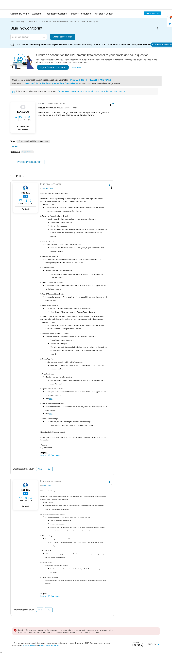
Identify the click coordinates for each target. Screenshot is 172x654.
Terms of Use (29, 645)
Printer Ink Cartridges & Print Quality (59, 21)
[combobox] (28, 37)
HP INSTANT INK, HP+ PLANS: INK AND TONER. (90, 80)
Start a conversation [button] (62, 37)
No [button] (48, 469)
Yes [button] (40, 469)
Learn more (76, 67)
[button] (110, 103)
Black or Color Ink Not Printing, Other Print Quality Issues (51, 83)
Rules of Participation (49, 645)
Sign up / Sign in (152, 13)
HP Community (17, 21)
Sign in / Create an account (53, 67)
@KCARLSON (47, 188)
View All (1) (14, 146)
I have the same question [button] (28, 162)
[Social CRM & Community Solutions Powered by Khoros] (137, 644)
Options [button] (158, 29)
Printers (33, 21)
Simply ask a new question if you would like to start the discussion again (91, 91)
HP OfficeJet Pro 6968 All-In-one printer (33, 141)
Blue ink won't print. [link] (90, 21)
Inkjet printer (27, 152)
